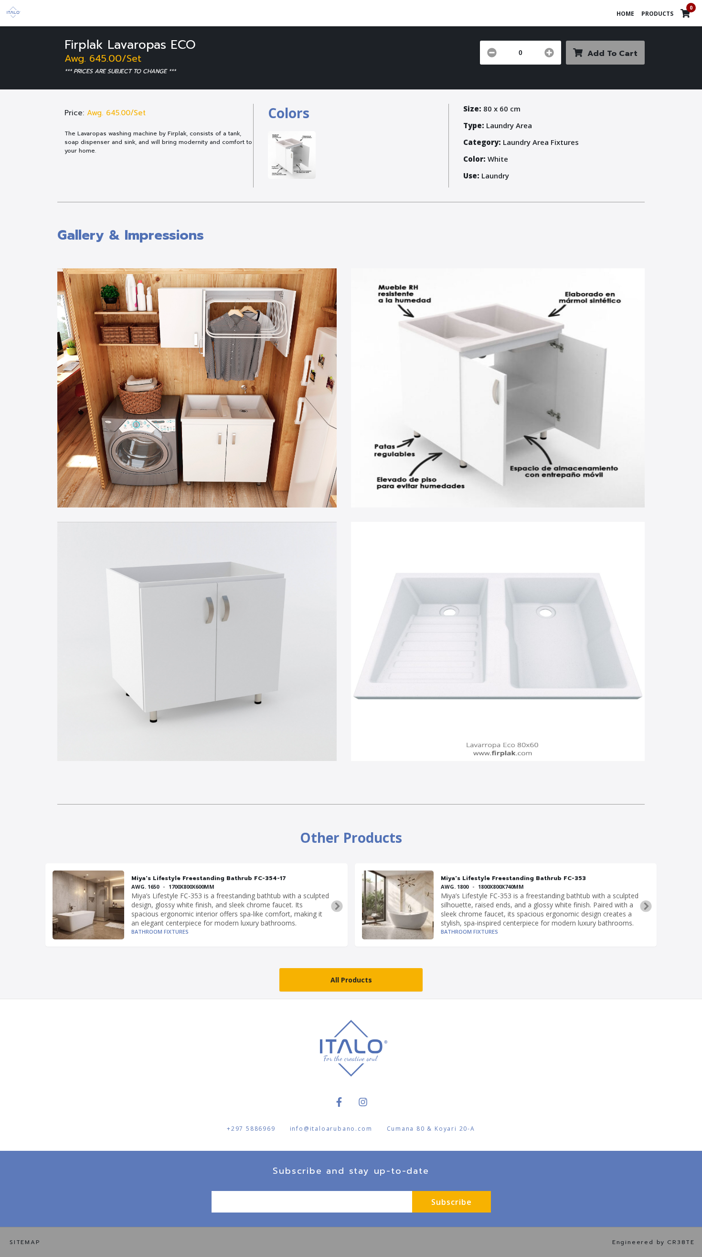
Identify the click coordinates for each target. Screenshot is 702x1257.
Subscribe (451, 1202)
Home (625, 14)
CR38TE (681, 1242)
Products (657, 14)
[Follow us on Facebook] (339, 1102)
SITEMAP (25, 1242)
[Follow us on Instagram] (363, 1102)
